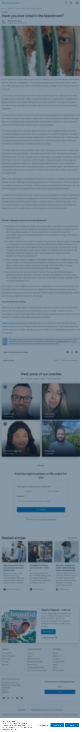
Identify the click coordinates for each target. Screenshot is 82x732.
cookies (9, 723)
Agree (72, 725)
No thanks (57, 725)
